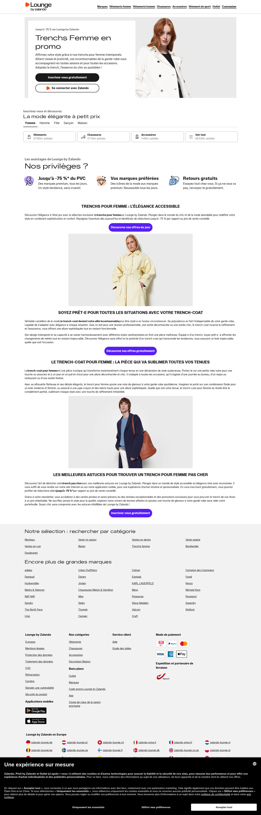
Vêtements (75, 641)
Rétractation (32, 674)
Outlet (72, 676)
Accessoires (76, 655)
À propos (30, 641)
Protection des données (38, 655)
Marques (74, 682)
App (71, 695)
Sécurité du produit (36, 694)
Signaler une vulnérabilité (39, 687)
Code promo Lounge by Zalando (87, 689)
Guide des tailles (121, 648)
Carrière (29, 681)
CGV (28, 668)
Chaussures (75, 648)
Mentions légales (34, 648)
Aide (114, 641)
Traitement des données (39, 661)
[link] (229, 7)
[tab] (30, 123)
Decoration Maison (79, 661)
